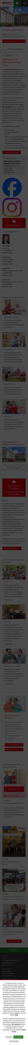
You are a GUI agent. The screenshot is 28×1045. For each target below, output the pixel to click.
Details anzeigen (14, 1041)
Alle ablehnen (9, 1037)
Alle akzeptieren (18, 1037)
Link (17, 1015)
